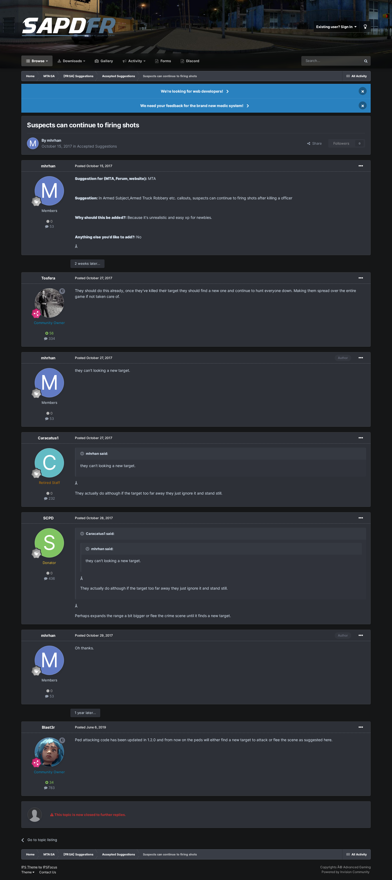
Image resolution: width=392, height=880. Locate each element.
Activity (134, 61)
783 (51, 788)
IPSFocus (50, 867)
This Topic (346, 61)
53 (51, 226)
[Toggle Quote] (82, 453)
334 (51, 338)
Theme (27, 872)
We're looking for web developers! (192, 91)
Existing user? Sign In (335, 27)
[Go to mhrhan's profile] (33, 143)
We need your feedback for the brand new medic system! (191, 105)
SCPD (48, 518)
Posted (93, 166)
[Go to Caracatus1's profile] (49, 463)
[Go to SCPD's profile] (49, 543)
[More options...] (360, 166)
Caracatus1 (48, 438)
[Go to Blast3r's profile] (49, 752)
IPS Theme (29, 867)
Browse (38, 61)
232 (51, 498)
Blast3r (48, 727)
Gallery (106, 61)
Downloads (72, 61)
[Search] (366, 61)
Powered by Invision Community (346, 872)
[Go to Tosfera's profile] (49, 303)
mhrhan (54, 140)
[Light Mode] (365, 26)
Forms (165, 61)
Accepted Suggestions (97, 146)
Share (316, 143)
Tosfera (48, 278)
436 (51, 578)
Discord (192, 61)
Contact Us (47, 872)
